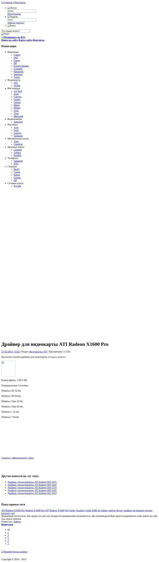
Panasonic (19, 71)
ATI (16, 82)
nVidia (17, 85)
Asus (16, 94)
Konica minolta (21, 66)
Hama (17, 105)
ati (99, 510)
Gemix (17, 99)
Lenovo (17, 133)
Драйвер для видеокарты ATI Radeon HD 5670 (32, 482)
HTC (16, 163)
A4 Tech (18, 91)
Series (72, 510)
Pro (67, 510)
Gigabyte (18, 144)
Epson (17, 60)
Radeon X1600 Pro (35, 510)
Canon (17, 55)
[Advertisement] (16, 239)
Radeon (53, 510)
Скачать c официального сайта (17, 458)
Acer (16, 127)
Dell (16, 57)
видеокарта (139, 510)
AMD (94, 510)
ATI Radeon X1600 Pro (13, 510)
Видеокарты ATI (38, 351)
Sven (16, 110)
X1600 (61, 510)
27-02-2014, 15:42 (10, 351)
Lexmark (18, 68)
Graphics (80, 510)
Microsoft (18, 116)
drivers (119, 510)
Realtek (17, 155)
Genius (17, 102)
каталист (6, 513)
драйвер (127, 510)
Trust (16, 113)
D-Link (17, 186)
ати (13, 513)
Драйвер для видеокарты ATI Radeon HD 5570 (32, 487)
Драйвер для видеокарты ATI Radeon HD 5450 (32, 485)
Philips (17, 108)
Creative (18, 149)
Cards (88, 510)
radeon (104, 510)
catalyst (112, 510)
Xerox (17, 77)
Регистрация (14, 14)
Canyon (17, 96)
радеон (148, 510)
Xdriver (17, 521)
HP (15, 63)
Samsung (18, 74)
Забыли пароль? (15, 22)
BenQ (17, 169)
